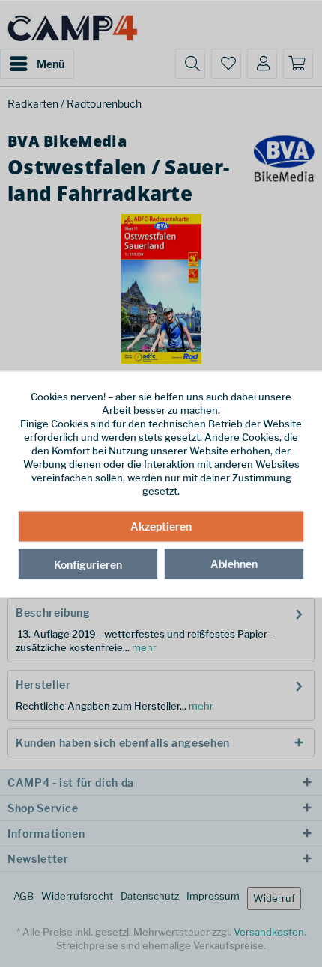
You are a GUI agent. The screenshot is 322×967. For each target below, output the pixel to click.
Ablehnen (234, 563)
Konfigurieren (88, 564)
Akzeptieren (161, 525)
